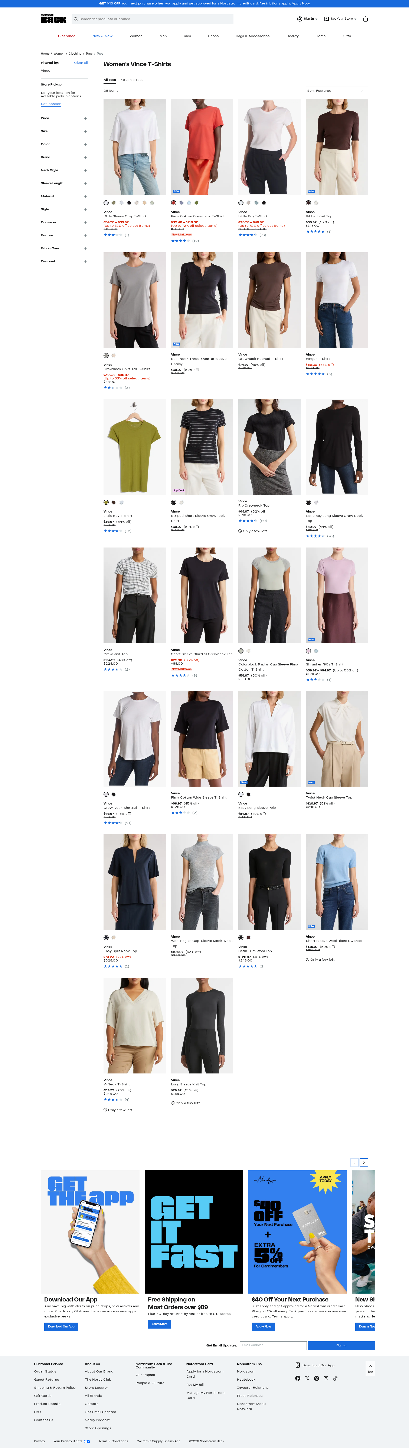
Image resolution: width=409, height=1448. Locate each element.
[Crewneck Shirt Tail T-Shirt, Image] (135, 300)
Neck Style (49, 170)
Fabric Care (50, 248)
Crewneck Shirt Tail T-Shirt (127, 369)
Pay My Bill (195, 1384)
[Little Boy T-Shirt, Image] (269, 147)
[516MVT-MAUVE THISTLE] (181, 203)
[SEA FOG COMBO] (241, 651)
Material (47, 196)
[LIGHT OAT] (113, 355)
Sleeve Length (52, 183)
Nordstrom (246, 1371)
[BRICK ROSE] (173, 203)
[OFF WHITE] (316, 203)
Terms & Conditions (113, 1441)
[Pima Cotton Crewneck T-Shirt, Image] (202, 147)
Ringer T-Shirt (318, 358)
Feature (47, 235)
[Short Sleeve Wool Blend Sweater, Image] (337, 882)
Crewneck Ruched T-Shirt (260, 358)
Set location (51, 104)
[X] (307, 1379)
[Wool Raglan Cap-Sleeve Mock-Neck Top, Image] (202, 882)
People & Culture (150, 1383)
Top (370, 1372)
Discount (48, 261)
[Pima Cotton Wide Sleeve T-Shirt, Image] (202, 739)
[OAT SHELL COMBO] (248, 651)
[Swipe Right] (364, 1162)
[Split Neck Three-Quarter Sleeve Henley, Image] (202, 300)
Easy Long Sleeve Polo (257, 807)
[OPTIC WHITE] (106, 203)
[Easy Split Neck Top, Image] (135, 882)
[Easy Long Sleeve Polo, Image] (269, 739)
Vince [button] (45, 70)
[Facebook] (297, 1379)
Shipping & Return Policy (55, 1387)
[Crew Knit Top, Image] (135, 595)
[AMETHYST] (308, 651)
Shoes (213, 36)
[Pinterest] (316, 1379)
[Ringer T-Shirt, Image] (337, 300)
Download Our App (61, 1326)
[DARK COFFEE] (113, 502)
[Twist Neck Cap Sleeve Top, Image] (337, 739)
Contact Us (43, 1420)
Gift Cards (43, 1395)
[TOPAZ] (256, 203)
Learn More (159, 1324)
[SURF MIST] (121, 203)
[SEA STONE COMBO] (181, 502)
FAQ (37, 1412)
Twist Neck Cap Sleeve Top (329, 797)
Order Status (45, 1371)
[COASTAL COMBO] (173, 502)
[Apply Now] (297, 1232)
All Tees (110, 79)
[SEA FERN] (113, 203)
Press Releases (250, 1395)
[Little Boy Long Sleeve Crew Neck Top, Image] (337, 447)
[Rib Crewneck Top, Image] (269, 447)
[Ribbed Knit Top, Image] (337, 147)
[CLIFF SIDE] (144, 203)
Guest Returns (46, 1379)
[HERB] (196, 203)
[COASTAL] (129, 203)
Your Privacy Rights (67, 1441)
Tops (89, 53)
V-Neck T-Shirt (117, 1084)
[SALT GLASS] (136, 203)
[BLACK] (264, 203)
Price (45, 118)
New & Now (102, 36)
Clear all (81, 62)
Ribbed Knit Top (319, 216)
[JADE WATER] (152, 203)
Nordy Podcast (97, 1420)
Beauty (293, 36)
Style (45, 209)
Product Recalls (47, 1404)
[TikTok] (335, 1379)
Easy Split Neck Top (120, 951)
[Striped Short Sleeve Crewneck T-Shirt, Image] (202, 447)
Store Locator (96, 1387)
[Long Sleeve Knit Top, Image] (202, 1025)
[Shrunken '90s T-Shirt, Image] (337, 595)
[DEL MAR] (189, 203)
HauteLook (246, 1379)
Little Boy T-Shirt (252, 216)
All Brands (93, 1395)
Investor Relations (253, 1387)
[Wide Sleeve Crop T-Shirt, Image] (135, 147)
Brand (45, 157)
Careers (91, 1404)
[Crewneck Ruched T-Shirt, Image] (269, 300)
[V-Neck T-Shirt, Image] (135, 1025)
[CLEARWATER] (316, 651)
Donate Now (367, 1326)
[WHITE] (241, 203)
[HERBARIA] (106, 502)
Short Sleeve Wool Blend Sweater (334, 941)
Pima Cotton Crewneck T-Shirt (197, 216)
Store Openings (98, 1428)
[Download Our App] (90, 1232)
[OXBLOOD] (248, 937)
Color (45, 144)
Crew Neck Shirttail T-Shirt (127, 807)
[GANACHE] (308, 203)
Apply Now (301, 3)
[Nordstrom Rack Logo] (53, 18)
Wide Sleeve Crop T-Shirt (125, 216)
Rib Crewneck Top (253, 505)
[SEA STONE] (106, 355)
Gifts (347, 36)
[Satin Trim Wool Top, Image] (269, 882)
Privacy (39, 1441)
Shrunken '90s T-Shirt (325, 664)
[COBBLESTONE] (113, 937)
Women (136, 36)
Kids (187, 36)
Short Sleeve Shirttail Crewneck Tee (202, 654)
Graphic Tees (132, 79)
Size (44, 131)
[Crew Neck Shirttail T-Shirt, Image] (135, 739)
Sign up (341, 1345)
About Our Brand (99, 1371)
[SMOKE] (248, 203)
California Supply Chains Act (158, 1441)
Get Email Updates (100, 1412)
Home (321, 36)
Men (163, 36)
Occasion (48, 222)
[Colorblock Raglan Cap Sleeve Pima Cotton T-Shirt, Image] (269, 595)
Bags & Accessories (253, 36)
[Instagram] (325, 1379)
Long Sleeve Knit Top (188, 1084)
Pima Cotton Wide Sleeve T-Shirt (199, 797)
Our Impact (146, 1375)
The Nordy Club (98, 1379)
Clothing (75, 53)
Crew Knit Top (116, 654)
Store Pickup (51, 84)
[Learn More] (194, 1232)
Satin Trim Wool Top (255, 951)
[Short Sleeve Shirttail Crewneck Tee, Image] (202, 595)
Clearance (66, 36)
